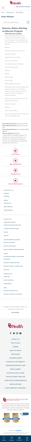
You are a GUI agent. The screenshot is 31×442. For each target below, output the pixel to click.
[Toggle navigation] (3, 7)
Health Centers (10, 12)
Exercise (6, 232)
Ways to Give (15, 343)
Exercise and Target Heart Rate (12, 262)
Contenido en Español (24, 6)
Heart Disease (19, 12)
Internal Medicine (8, 206)
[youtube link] (20, 333)
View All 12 (6, 269)
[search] (13, 22)
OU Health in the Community (15, 362)
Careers (15, 347)
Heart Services (7, 203)
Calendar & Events (15, 358)
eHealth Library (15, 369)
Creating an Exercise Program (11, 228)
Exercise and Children (9, 242)
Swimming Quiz (7, 283)
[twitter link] (13, 333)
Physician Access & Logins (15, 373)
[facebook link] (10, 333)
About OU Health (15, 350)
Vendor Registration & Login (15, 365)
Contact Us (15, 339)
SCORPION (18, 430)
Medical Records (15, 384)
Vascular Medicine (8, 210)
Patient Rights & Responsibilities (15, 380)
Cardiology (6, 196)
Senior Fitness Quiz (8, 280)
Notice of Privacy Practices (15, 377)
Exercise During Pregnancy (11, 290)
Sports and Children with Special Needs (14, 249)
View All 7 (6, 235)
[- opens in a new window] (15, 399)
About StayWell (15, 312)
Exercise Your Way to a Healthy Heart (13, 266)
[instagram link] (17, 333)
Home (2, 12)
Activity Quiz (7, 276)
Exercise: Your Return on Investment (13, 294)
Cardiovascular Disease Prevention (12, 225)
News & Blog (15, 354)
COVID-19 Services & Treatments (15, 388)
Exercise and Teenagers (10, 246)
